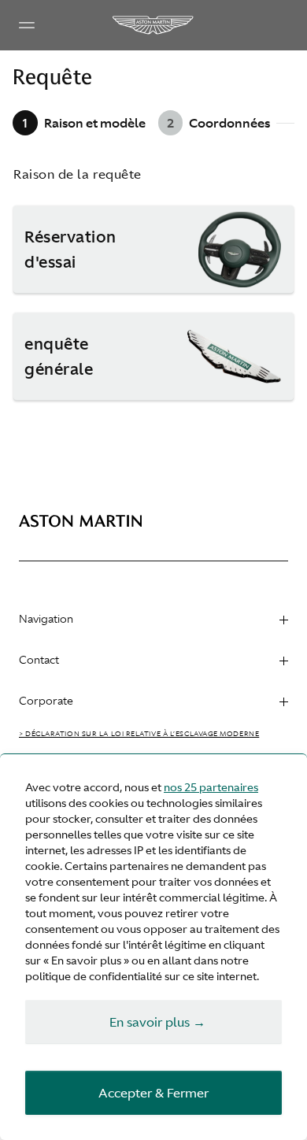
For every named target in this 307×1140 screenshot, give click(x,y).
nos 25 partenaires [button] (211, 787)
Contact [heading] (39, 660)
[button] (153, 249)
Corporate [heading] (46, 701)
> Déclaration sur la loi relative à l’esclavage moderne (139, 733)
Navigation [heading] (46, 619)
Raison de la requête (77, 174)
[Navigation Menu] (27, 25)
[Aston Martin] (153, 25)
